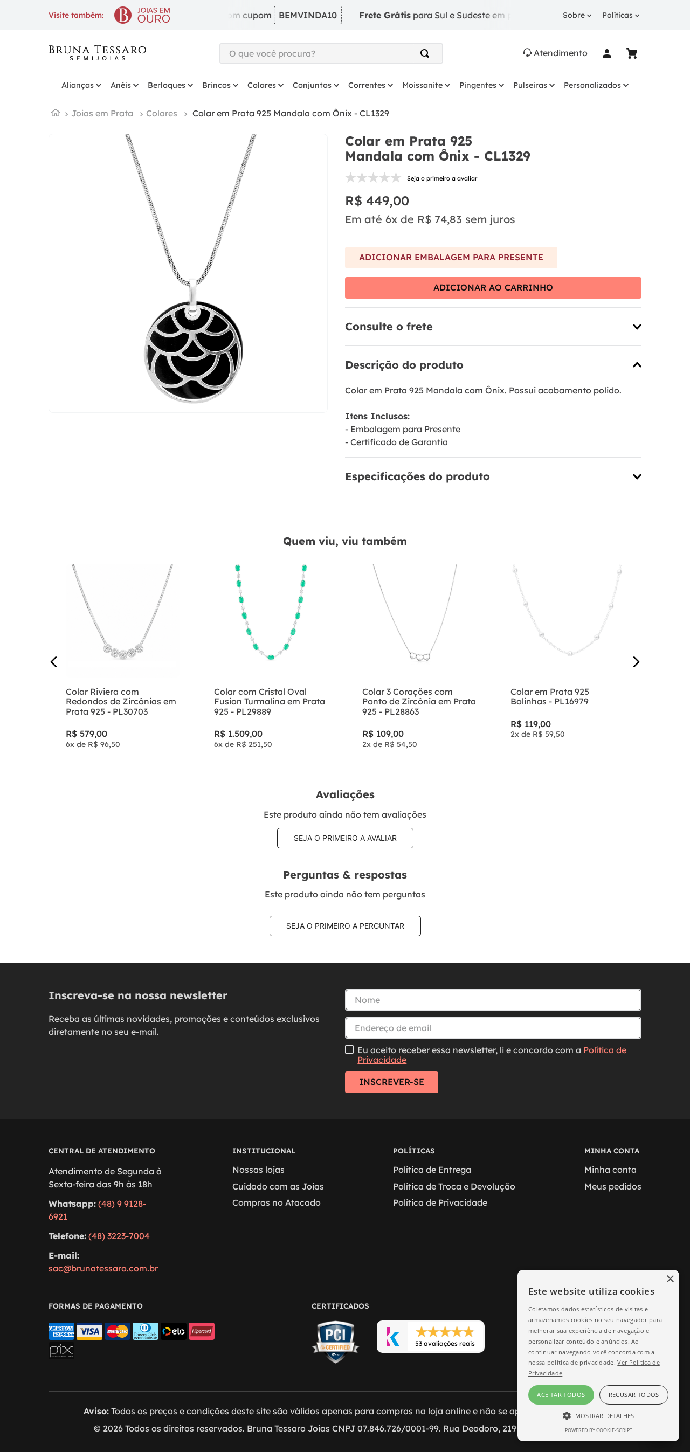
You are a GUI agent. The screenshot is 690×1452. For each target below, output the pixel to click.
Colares (161, 113)
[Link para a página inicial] (56, 114)
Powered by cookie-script (598, 1430)
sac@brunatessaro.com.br (103, 1268)
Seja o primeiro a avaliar (345, 837)
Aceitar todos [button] (561, 1395)
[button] (493, 326)
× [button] (670, 1279)
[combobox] (331, 53)
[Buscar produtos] (426, 53)
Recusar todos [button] (634, 1395)
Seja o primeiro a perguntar (345, 925)
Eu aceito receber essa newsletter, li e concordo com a (491, 1055)
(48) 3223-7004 (119, 1235)
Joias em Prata (102, 113)
